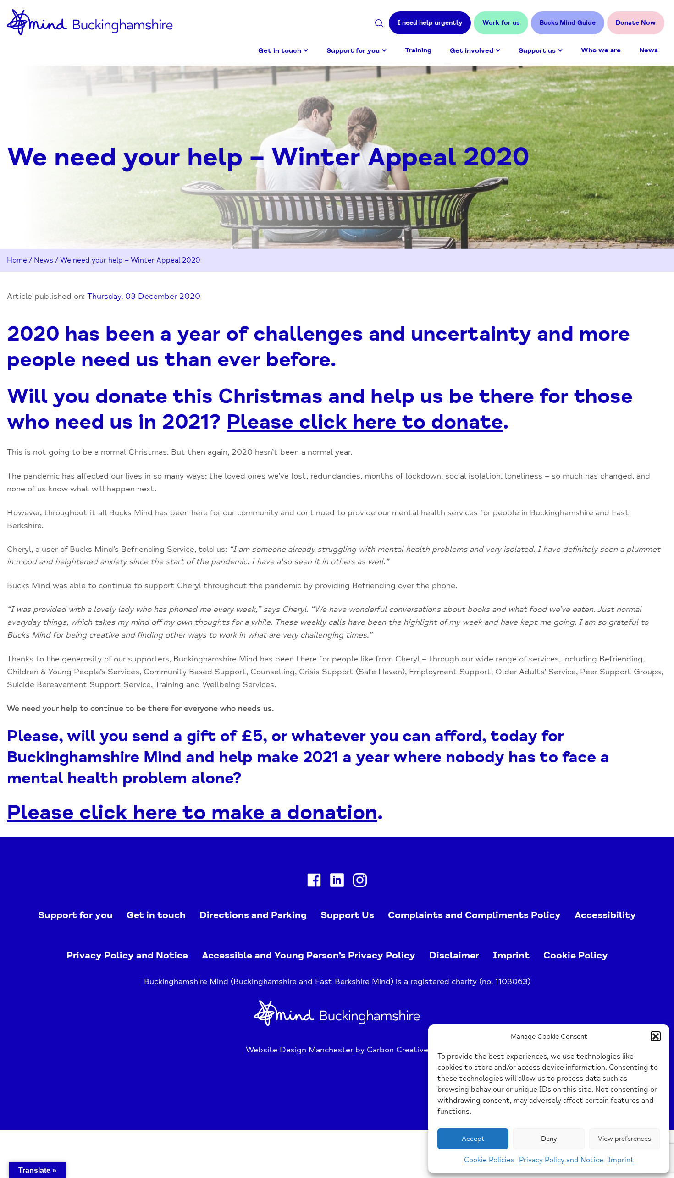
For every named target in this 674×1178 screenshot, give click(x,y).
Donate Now (636, 23)
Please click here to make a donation (192, 813)
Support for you (353, 50)
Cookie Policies (489, 1160)
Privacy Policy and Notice (561, 1160)
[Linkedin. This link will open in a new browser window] (337, 882)
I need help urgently (430, 23)
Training (418, 50)
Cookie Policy (575, 955)
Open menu (306, 50)
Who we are (601, 50)
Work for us (500, 23)
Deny (549, 1138)
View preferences (624, 1138)
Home (17, 260)
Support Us (347, 915)
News (648, 50)
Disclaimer (454, 955)
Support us (537, 50)
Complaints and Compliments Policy (474, 915)
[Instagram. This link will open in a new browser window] (360, 882)
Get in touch (279, 50)
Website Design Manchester (299, 1050)
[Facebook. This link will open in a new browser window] (314, 882)
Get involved (471, 50)
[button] (655, 1036)
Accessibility (605, 915)
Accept (473, 1138)
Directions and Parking (253, 915)
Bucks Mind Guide (568, 23)
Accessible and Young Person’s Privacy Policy (308, 955)
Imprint (621, 1160)
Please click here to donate (365, 422)
